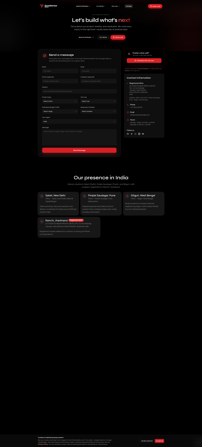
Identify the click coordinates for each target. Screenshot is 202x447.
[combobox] (60, 101)
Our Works (100, 6)
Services (115, 6)
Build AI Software (82, 6)
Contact (129, 6)
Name (44, 67)
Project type (46, 97)
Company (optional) (87, 77)
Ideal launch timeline (88, 107)
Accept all (159, 441)
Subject (45, 87)
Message (45, 127)
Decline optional (147, 441)
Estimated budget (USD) (50, 107)
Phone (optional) (48, 77)
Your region (46, 117)
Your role (84, 97)
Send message (79, 150)
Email (82, 67)
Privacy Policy (43, 444)
